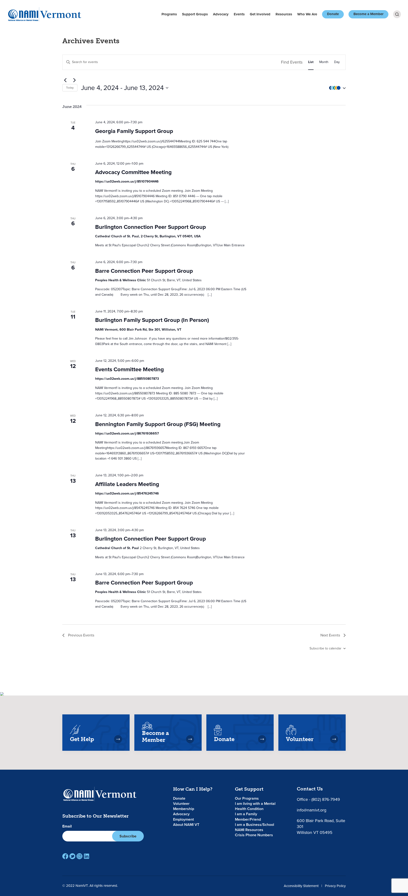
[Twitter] (72, 856)
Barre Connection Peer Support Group (144, 271)
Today (70, 87)
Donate (333, 14)
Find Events (291, 62)
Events (239, 14)
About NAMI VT (186, 824)
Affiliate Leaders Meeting (127, 484)
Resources (284, 14)
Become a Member (368, 14)
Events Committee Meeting (129, 369)
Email (67, 826)
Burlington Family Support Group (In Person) (152, 320)
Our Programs (247, 798)
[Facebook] (65, 856)
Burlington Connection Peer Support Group (150, 227)
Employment (183, 819)
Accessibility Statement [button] (301, 885)
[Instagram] (79, 856)
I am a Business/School (254, 824)
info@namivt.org (311, 810)
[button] (336, 88)
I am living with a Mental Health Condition (255, 806)
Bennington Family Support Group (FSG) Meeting (158, 424)
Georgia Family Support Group (134, 131)
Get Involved (260, 14)
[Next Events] (74, 80)
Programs (169, 14)
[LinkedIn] (86, 856)
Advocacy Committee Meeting (133, 172)
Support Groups (195, 14)
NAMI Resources (249, 829)
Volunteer (181, 803)
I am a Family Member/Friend (248, 816)
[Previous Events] (65, 80)
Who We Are (307, 14)
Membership (183, 808)
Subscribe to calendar (325, 648)
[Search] (397, 14)
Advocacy (221, 14)
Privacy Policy (335, 885)
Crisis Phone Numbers (254, 835)
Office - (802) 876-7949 (318, 799)
